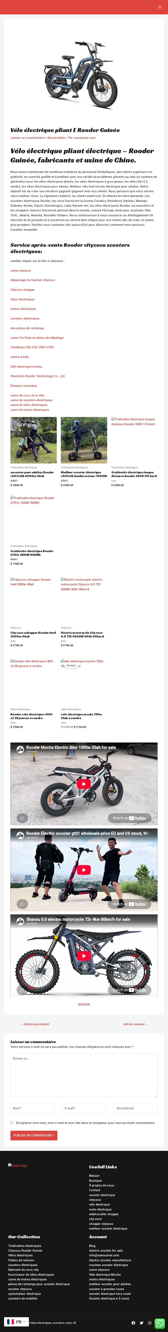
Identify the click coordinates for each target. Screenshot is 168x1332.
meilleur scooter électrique (108, 1228)
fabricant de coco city (23, 1270)
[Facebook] (133, 1323)
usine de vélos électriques (28, 405)
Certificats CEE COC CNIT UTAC (32, 347)
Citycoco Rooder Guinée (25, 1250)
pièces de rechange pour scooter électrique (39, 1284)
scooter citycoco (20, 1289)
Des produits (56, 138)
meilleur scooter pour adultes (110, 1284)
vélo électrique (99, 1204)
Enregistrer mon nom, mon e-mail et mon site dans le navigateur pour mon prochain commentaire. (85, 1123)
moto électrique (100, 1209)
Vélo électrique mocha (26, 366)
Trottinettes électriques (24, 1246)
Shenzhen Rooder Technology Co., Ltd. (37, 376)
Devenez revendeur (23, 386)
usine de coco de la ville (27, 395)
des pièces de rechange (27, 328)
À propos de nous (101, 1185)
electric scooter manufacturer (110, 1260)
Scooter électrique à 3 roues (109, 1298)
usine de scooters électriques (31, 400)
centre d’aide (19, 357)
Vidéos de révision (21, 1260)
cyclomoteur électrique (24, 1294)
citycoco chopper (22, 290)
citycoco (95, 1200)
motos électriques (23, 309)
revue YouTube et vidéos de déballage (37, 338)
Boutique (95, 1181)
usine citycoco (20, 270)
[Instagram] (150, 1323)
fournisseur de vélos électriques (31, 1274)
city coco (95, 1219)
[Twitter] (141, 1323)
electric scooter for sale (106, 1250)
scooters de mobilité (22, 1298)
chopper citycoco (101, 1224)
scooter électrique (102, 1195)
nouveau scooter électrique (108, 1265)
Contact (94, 1190)
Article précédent (34, 1024)
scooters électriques (25, 318)
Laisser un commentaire (27, 138)
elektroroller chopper (104, 1214)
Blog (92, 1246)
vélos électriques (22, 299)
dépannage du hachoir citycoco (32, 280)
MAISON (84, 1004)
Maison (94, 1176)
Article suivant (136, 1024)
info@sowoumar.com (104, 1255)
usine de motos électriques (29, 410)
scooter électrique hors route (110, 1294)
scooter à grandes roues (106, 1289)
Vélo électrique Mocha (105, 1274)
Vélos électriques (20, 1255)
